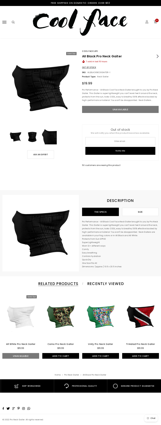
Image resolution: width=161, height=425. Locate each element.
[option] (40, 87)
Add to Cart (60, 356)
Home (58, 374)
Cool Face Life (90, 51)
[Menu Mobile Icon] (4, 22)
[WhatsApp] (28, 408)
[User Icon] (146, 22)
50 (83, 165)
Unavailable (21, 356)
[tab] (57, 283)
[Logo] (80, 22)
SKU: (84, 72)
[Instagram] (23, 408)
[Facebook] (3, 408)
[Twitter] (8, 408)
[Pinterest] (18, 408)
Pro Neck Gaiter (71, 374)
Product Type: (89, 76)
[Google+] (13, 408)
